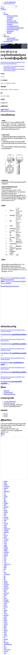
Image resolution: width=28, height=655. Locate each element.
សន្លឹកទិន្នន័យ (12, 111)
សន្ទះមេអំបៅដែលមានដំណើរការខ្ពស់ (15, 27)
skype (2, 435)
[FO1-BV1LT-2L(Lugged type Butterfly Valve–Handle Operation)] (14, 359)
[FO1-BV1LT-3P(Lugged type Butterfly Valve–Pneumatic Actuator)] (14, 378)
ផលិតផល (6, 14)
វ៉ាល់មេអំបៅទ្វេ (10, 17)
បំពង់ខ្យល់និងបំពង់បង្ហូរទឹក (13, 29)
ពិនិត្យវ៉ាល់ (9, 33)
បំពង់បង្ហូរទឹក (10, 24)
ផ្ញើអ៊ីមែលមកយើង (5, 111)
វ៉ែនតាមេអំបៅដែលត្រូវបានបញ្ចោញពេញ (10, 286)
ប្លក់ (4, 34)
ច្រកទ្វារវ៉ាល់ (9, 19)
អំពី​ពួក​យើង (6, 391)
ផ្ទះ (4, 12)
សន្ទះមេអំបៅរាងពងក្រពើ (12, 26)
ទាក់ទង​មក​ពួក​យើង (8, 41)
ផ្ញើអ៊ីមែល (3, 433)
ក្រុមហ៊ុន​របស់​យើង (11, 38)
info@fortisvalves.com (9, 403)
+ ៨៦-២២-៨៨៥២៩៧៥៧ (10, 401)
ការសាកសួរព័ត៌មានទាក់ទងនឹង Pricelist (10, 428)
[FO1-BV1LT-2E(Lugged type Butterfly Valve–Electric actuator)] (14, 369)
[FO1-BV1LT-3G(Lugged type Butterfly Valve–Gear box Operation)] (14, 331)
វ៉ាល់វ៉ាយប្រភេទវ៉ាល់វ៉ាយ (12, 16)
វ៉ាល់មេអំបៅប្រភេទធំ (11, 21)
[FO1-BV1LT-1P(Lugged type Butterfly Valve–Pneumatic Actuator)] (14, 350)
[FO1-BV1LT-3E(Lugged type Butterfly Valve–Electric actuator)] (14, 340)
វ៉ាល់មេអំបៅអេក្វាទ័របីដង (12, 22)
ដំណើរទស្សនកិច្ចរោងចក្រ (13, 39)
